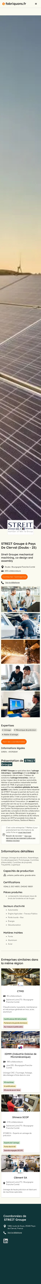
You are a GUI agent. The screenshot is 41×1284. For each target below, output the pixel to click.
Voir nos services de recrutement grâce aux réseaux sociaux (20, 838)
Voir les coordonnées (14, 741)
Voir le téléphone (12, 582)
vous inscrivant (24, 832)
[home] (14, 3)
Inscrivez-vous (17, 589)
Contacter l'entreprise (14, 577)
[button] (36, 4)
